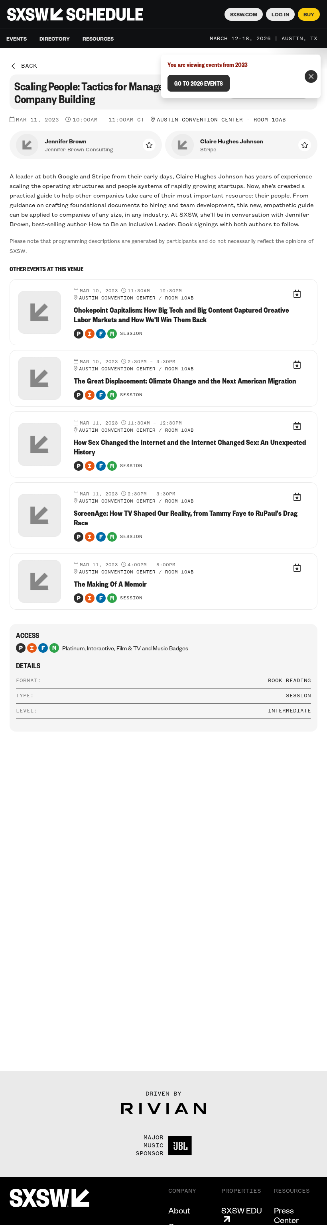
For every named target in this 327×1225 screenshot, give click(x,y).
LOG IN (280, 14)
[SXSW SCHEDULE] (75, 14)
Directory (54, 38)
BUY (308, 14)
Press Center (286, 1215)
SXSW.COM (243, 14)
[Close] (311, 76)
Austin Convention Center (200, 120)
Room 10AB (270, 120)
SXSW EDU (241, 1210)
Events (16, 38)
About (179, 1210)
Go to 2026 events (198, 83)
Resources (98, 38)
